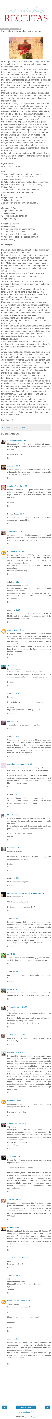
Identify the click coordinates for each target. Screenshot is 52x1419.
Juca (9, 666)
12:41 (18, 736)
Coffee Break (12, 630)
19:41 (23, 1035)
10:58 (17, 582)
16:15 (18, 972)
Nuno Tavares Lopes (16, 1301)
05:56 (32, 1258)
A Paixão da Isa (13, 1035)
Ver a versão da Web (26, 1412)
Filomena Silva (13, 552)
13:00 (29, 764)
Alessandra (12, 531)
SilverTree (11, 1156)
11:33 (21, 630)
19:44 (18, 1339)
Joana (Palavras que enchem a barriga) (24, 893)
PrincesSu (11, 848)
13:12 (17, 795)
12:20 (18, 1275)
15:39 (18, 918)
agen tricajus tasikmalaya (18, 1258)
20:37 (18, 1101)
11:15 (18, 610)
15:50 (12, 954)
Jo (8, 954)
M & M (10, 721)
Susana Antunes (14, 1007)
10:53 (23, 552)
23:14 (24, 1123)
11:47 (18, 693)
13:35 (17, 815)
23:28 (19, 1156)
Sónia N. (11, 989)
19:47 (22, 1052)
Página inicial (26, 1407)
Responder (11, 458)
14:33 (19, 848)
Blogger (34, 1416)
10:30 (20, 531)
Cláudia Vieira (13, 1052)
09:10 (25, 486)
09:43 (22, 514)
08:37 (23, 441)
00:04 (17, 1227)
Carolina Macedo (14, 486)
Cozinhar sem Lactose (17, 764)
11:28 (28, 1301)
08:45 (18, 466)
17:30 (24, 1007)
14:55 (44, 893)
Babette (10, 1227)
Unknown (11, 1101)
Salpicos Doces (14, 441)
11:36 (14, 666)
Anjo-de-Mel (12, 1200)
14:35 (18, 878)
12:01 (15, 721)
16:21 (17, 989)
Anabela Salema (14, 1123)
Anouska (11, 466)
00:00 (21, 1200)
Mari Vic (11, 815)
